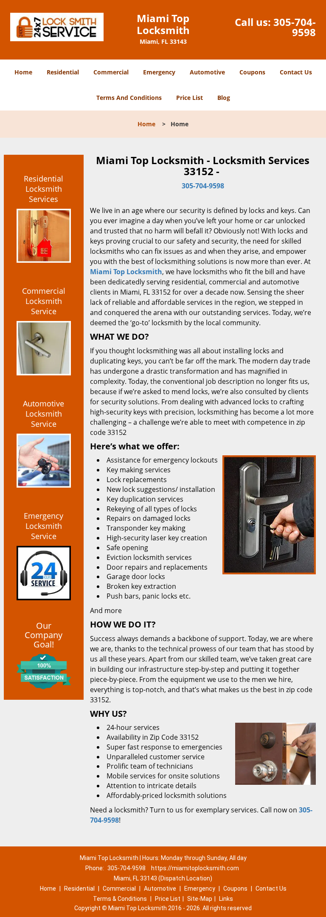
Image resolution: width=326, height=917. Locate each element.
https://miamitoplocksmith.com (195, 868)
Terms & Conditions (120, 898)
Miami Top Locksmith (126, 271)
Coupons (252, 72)
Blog (223, 98)
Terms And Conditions (129, 98)
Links (226, 898)
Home (23, 72)
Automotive (207, 72)
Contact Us (296, 72)
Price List (189, 98)
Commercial (111, 72)
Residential (63, 72)
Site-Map (199, 898)
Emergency (159, 72)
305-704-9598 (294, 27)
